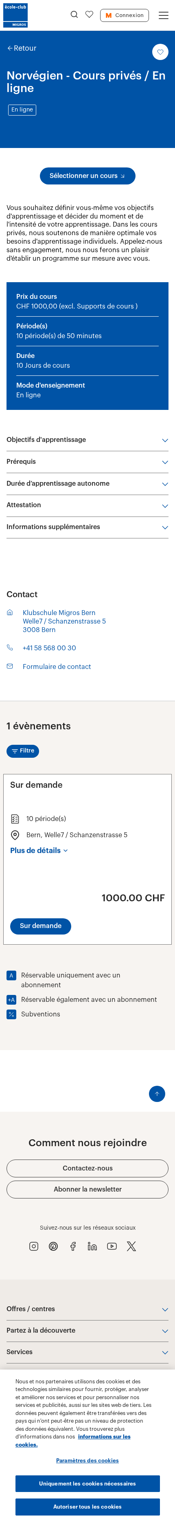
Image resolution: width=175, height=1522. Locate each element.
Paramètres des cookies (87, 1460)
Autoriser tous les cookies (87, 1506)
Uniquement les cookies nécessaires (87, 1483)
